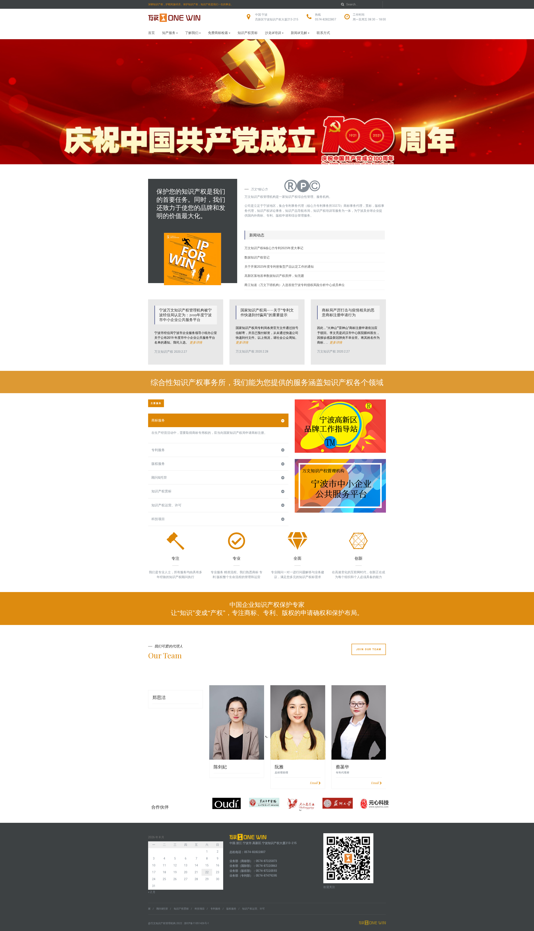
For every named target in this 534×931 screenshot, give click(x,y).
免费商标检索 (218, 32)
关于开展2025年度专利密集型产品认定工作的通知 (279, 267)
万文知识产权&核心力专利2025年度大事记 (273, 248)
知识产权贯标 (248, 32)
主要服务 (156, 403)
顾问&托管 (159, 477)
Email (313, 783)
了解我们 (191, 32)
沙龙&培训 (273, 32)
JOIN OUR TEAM (368, 649)
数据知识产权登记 (257, 257)
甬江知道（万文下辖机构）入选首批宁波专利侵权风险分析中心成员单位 (294, 285)
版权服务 (158, 464)
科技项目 (158, 519)
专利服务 (158, 450)
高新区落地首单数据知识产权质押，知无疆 (274, 276)
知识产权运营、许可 (166, 505)
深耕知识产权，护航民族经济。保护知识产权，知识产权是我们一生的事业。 (190, 4)
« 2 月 (151, 892)
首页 (151, 32)
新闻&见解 (299, 32)
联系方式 (323, 32)
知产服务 (168, 32)
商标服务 (158, 420)
